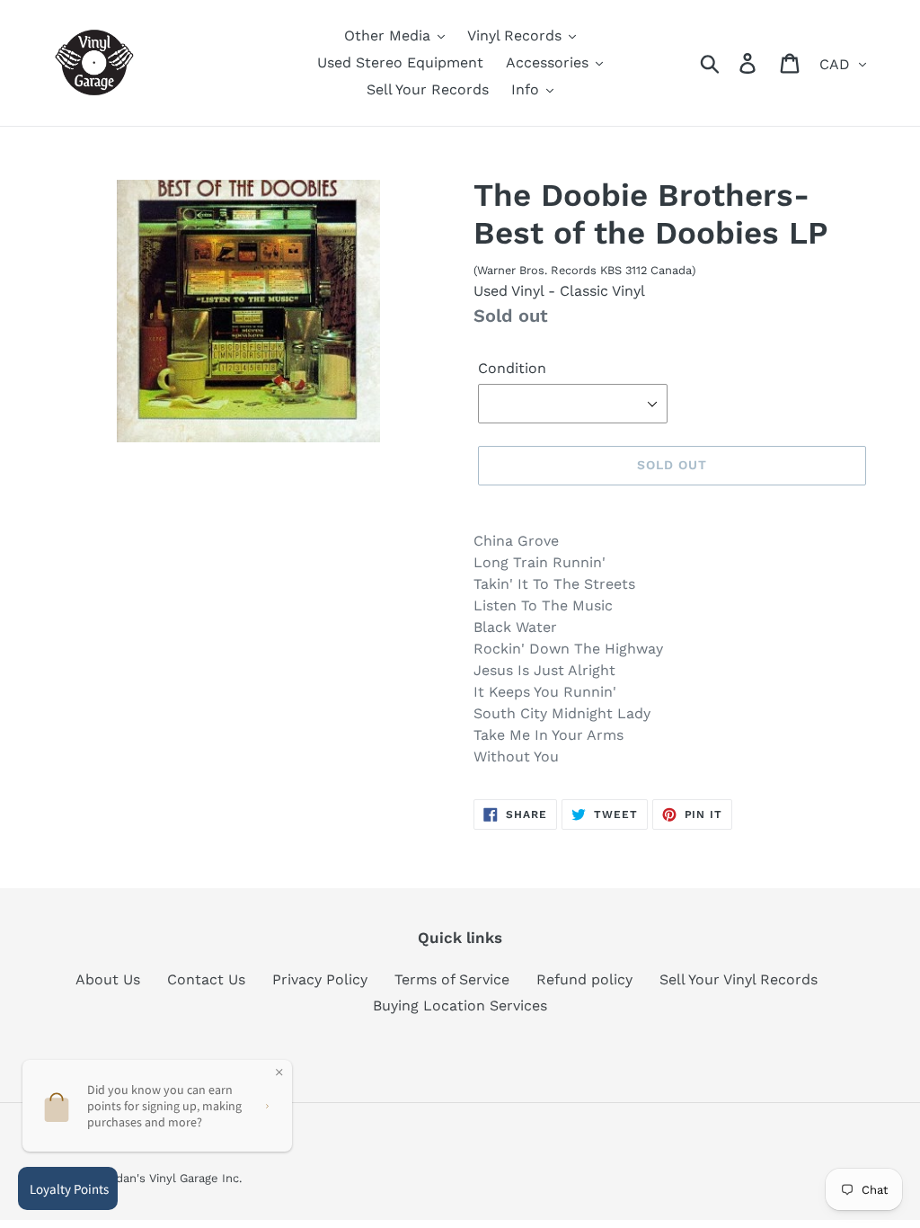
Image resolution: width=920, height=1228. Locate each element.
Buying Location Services (460, 1005)
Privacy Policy (319, 979)
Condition (512, 368)
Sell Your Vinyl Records (738, 979)
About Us (107, 979)
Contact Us (206, 979)
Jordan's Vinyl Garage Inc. (170, 1178)
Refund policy (584, 979)
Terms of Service (451, 979)
